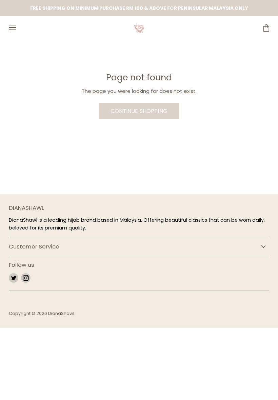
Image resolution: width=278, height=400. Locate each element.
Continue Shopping (139, 111)
